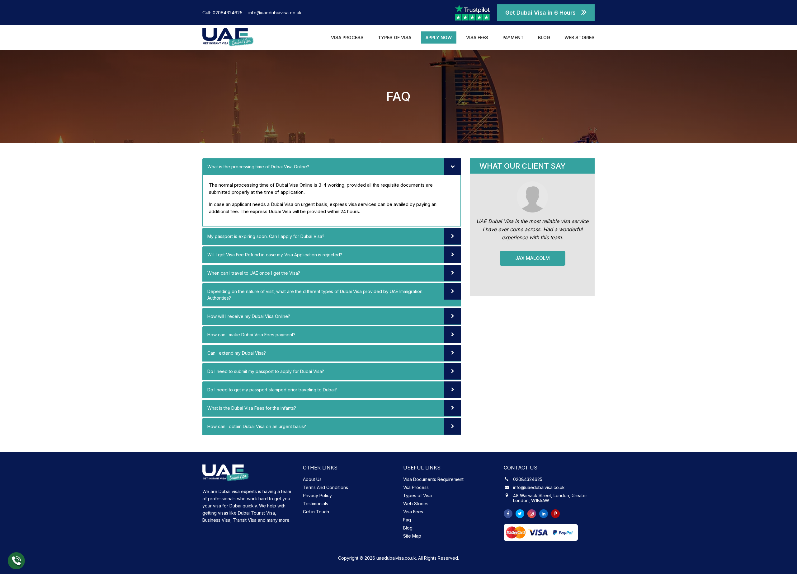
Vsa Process (416, 487)
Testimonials (315, 503)
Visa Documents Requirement (433, 479)
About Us (312, 479)
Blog (544, 37)
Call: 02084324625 (223, 13)
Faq (407, 519)
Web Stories (579, 37)
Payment (513, 37)
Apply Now (439, 37)
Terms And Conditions (325, 487)
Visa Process (347, 37)
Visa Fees (477, 37)
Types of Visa (394, 37)
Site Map (412, 536)
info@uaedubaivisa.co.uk (275, 13)
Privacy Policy (317, 495)
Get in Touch (316, 511)
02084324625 (527, 479)
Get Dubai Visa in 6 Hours (540, 12)
